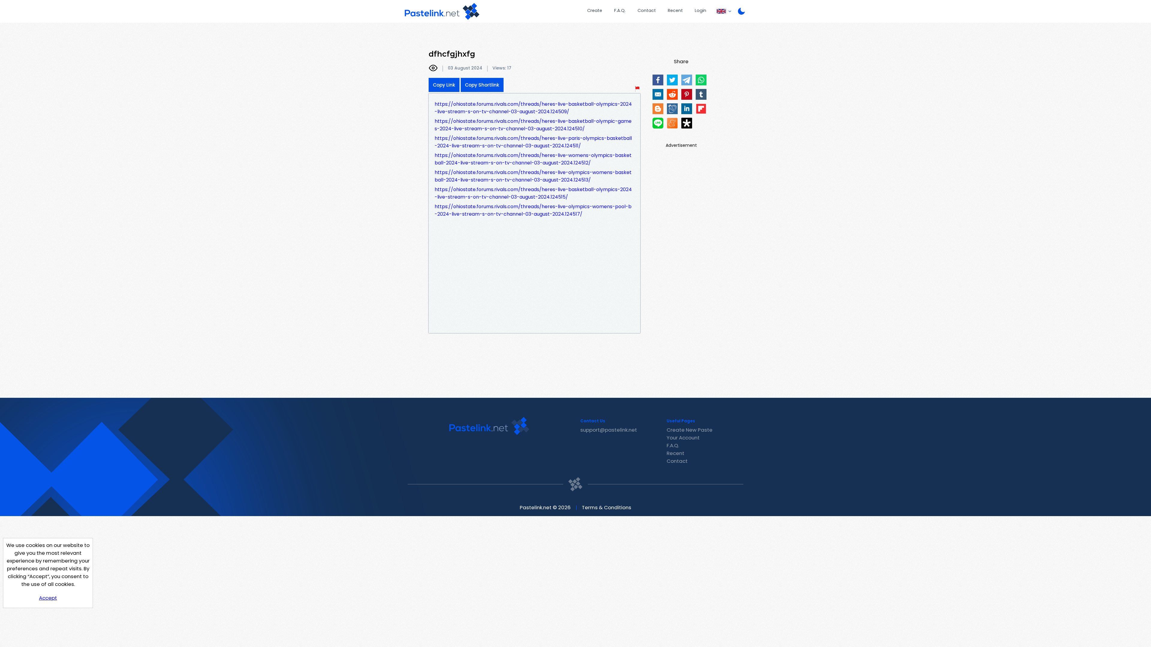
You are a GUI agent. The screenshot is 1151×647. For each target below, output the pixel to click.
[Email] (658, 94)
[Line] (658, 123)
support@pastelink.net (608, 429)
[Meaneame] (672, 123)
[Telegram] (686, 80)
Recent (675, 10)
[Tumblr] (701, 94)
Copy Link (444, 85)
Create (594, 10)
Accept (48, 597)
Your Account (683, 437)
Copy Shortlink (482, 85)
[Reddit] (672, 94)
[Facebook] (658, 80)
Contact (647, 10)
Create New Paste (689, 429)
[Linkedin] (686, 108)
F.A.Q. (620, 10)
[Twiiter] (672, 80)
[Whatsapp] (701, 80)
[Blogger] (658, 108)
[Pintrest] (686, 94)
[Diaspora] (686, 123)
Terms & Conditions (606, 507)
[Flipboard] (701, 108)
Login (700, 10)
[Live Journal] (672, 108)
